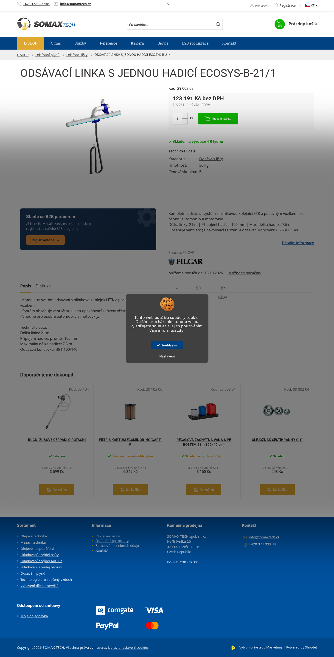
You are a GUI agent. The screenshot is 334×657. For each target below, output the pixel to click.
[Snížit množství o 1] (185, 121)
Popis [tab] (25, 286)
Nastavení (167, 356)
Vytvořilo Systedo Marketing (260, 647)
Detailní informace (298, 242)
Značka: (181, 252)
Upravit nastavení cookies (128, 647)
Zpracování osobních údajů (117, 545)
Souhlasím (169, 345)
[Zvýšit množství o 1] (185, 116)
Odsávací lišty (211, 158)
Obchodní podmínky (112, 540)
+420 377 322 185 (263, 544)
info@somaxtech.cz (264, 537)
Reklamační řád (108, 536)
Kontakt (101, 550)
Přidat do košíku (221, 118)
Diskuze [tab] (43, 286)
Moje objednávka (34, 616)
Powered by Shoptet (301, 647)
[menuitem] (30, 43)
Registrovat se (45, 240)
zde (180, 330)
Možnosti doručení (244, 272)
